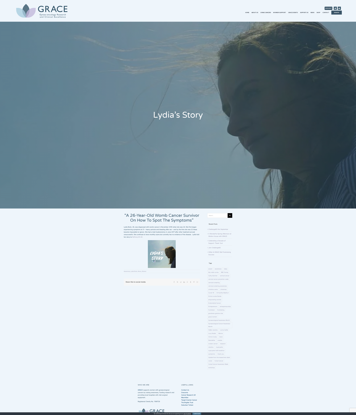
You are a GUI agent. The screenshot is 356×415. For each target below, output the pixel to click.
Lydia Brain (134, 271)
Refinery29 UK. (137, 237)
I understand (196, 413)
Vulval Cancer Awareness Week (218, 364)
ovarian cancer (213, 343)
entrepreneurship (225, 306)
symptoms (211, 354)
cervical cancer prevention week (218, 279)
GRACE (140, 390)
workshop (211, 367)
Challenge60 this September (218, 229)
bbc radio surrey (213, 272)
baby (225, 269)
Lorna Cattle (224, 330)
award (210, 269)
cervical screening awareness (217, 286)
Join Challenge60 (214, 248)
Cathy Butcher (212, 275)
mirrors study (212, 337)
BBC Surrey (224, 272)
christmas (223, 289)
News (139, 271)
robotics (211, 347)
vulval (210, 361)
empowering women (214, 299)
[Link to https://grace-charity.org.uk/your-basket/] (339, 8)
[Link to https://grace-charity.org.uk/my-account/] (335, 8)
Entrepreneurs (212, 306)
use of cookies (187, 413)
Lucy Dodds (212, 333)
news (221, 337)
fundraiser (211, 310)
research (223, 343)
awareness (218, 269)
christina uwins (213, 289)
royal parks (219, 347)
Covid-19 (211, 293)
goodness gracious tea (215, 313)
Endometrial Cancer (214, 303)
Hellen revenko (213, 330)
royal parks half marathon (216, 350)
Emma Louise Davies (214, 296)
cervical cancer (224, 275)
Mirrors (220, 333)
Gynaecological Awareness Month (219, 320)
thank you (221, 354)
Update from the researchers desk (219, 357)
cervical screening (214, 282)
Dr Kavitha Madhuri (223, 293)
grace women (212, 317)
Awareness (127, 271)
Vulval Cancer (218, 361)
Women (144, 271)
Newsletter (211, 340)
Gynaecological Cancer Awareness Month (219, 325)
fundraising (220, 310)
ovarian (220, 340)
